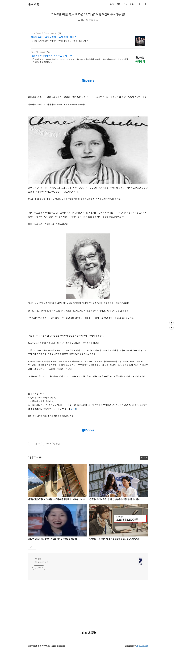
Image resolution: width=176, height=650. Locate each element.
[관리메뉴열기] (171, 322)
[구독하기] (171, 327)
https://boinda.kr (38, 52)
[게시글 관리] (39, 444)
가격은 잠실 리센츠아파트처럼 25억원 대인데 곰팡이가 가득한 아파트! (56, 499)
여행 (112, 4)
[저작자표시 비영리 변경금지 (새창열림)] (56, 444)
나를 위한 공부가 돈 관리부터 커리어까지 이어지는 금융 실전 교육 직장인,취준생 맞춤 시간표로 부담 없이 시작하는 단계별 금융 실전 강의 (79, 61)
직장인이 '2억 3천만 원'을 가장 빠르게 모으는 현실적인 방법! (114, 539)
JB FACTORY (142, 645)
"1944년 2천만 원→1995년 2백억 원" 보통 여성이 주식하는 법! (88, 14)
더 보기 (144, 458)
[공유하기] (35, 444)
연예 (125, 4)
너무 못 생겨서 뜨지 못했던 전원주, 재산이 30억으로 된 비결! (53, 539)
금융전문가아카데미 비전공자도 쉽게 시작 (51, 56)
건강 (119, 4)
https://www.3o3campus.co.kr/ (44, 33)
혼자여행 (36, 559)
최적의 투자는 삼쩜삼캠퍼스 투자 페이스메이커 (54, 37)
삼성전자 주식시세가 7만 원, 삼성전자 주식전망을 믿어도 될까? (115, 499)
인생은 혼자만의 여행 (40, 562)
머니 (132, 4)
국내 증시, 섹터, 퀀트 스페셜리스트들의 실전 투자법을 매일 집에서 (59, 41)
